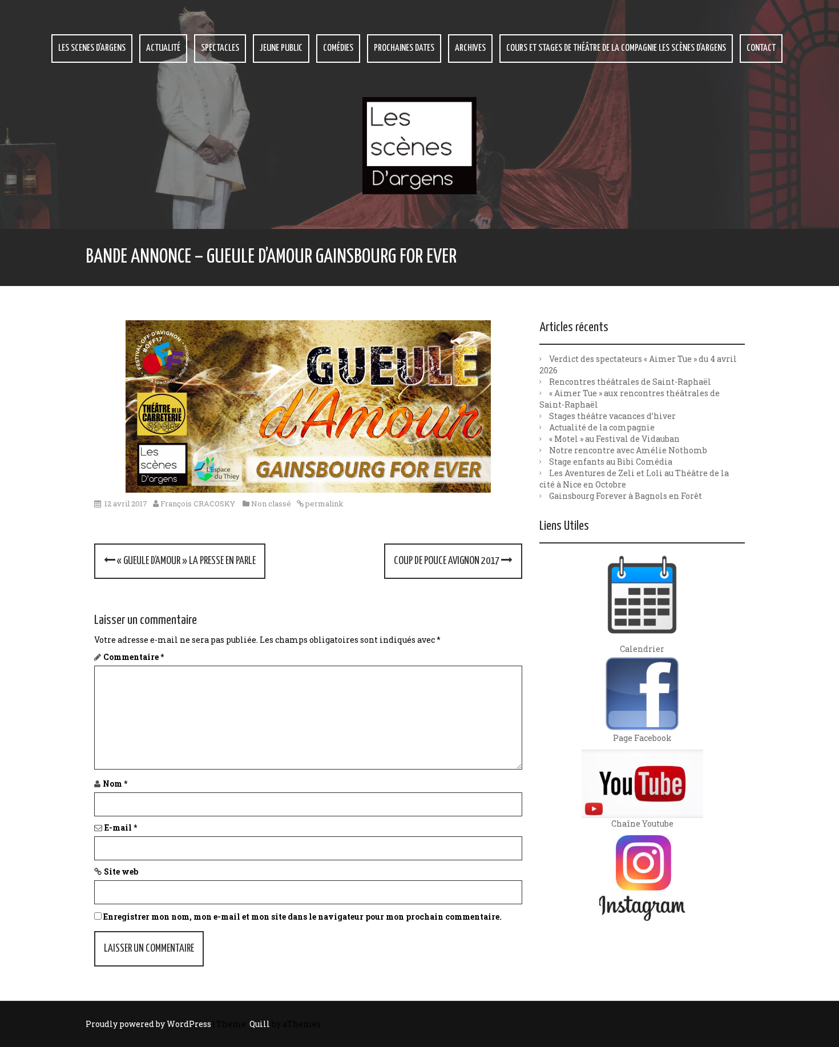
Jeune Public (281, 48)
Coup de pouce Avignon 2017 (447, 560)
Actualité (163, 48)
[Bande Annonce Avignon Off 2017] (308, 406)
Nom (115, 783)
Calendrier (642, 648)
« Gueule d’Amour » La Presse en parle (185, 560)
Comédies (338, 48)
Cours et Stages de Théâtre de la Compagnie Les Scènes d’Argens (616, 48)
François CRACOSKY (197, 503)
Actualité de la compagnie (602, 427)
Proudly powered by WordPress (148, 1023)
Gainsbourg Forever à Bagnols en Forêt (625, 495)
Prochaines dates (404, 48)
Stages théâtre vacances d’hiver (612, 415)
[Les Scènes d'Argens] (419, 144)
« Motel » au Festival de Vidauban (614, 438)
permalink (324, 503)
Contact (761, 48)
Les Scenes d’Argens (92, 48)
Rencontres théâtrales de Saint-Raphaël (630, 381)
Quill (259, 1023)
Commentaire (133, 656)
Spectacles (220, 48)
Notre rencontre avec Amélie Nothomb (628, 450)
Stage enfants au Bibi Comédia (610, 461)
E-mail (120, 827)
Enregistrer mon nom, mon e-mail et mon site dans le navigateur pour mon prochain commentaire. (302, 916)
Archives (470, 48)
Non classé (271, 503)
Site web (121, 871)
